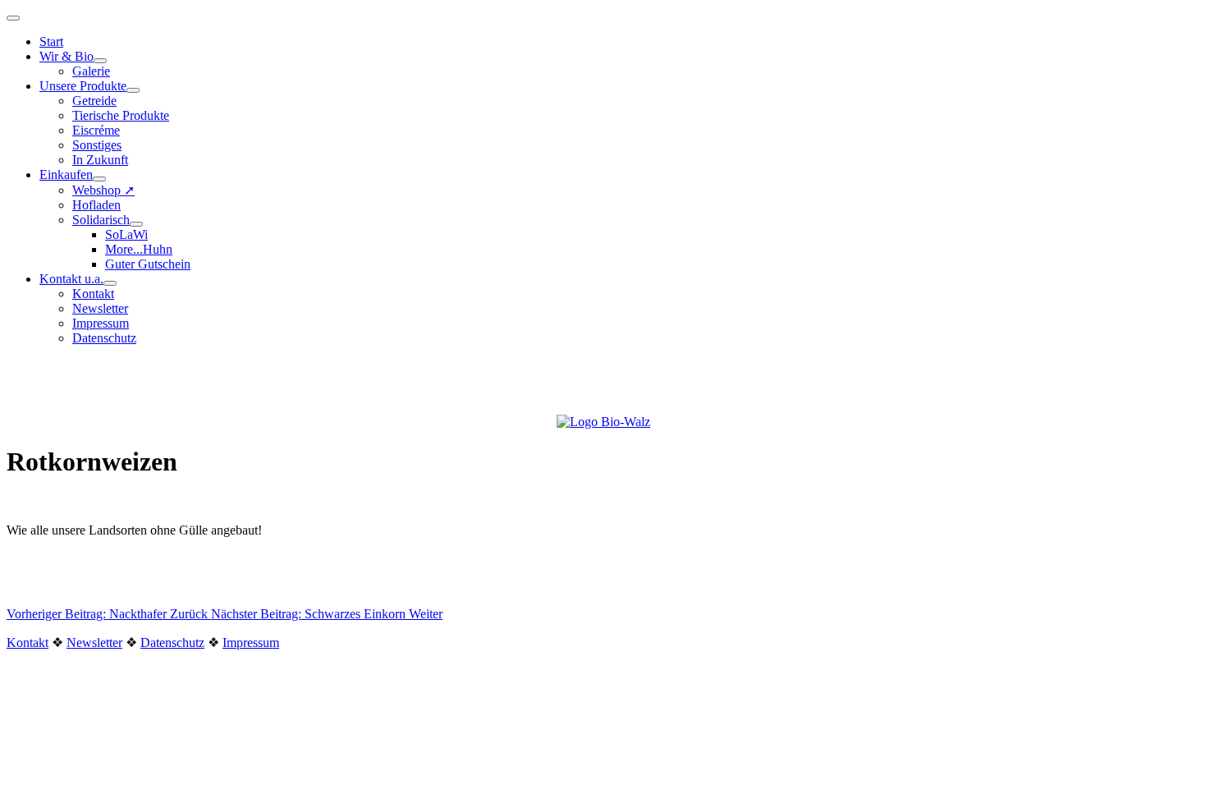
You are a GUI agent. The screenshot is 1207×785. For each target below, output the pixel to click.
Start (51, 41)
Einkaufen (66, 174)
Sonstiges (97, 145)
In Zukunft (100, 160)
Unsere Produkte (82, 86)
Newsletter (100, 308)
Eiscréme (96, 130)
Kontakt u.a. (71, 279)
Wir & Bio (66, 56)
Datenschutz (104, 338)
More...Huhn (138, 249)
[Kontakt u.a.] (110, 283)
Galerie (91, 71)
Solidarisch (101, 220)
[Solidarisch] (136, 224)
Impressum (100, 323)
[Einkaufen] (99, 179)
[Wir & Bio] (100, 60)
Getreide (94, 101)
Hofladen (96, 205)
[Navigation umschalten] (13, 18)
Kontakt (93, 294)
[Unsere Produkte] (133, 90)
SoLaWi (126, 234)
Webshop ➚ (103, 190)
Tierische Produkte (120, 115)
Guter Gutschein (147, 264)
